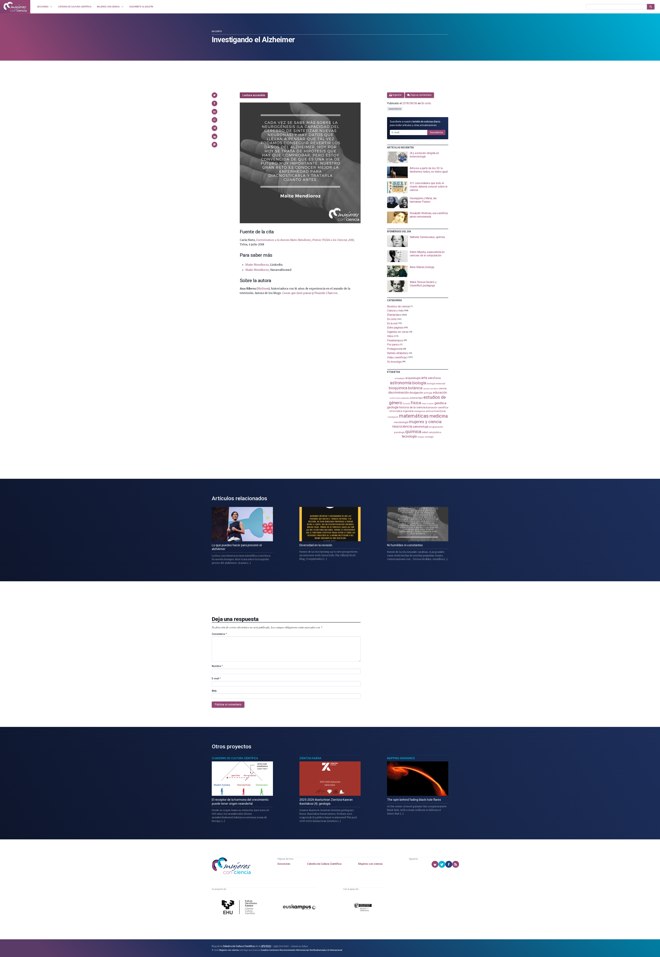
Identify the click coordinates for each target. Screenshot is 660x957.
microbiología (401, 422)
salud (425, 432)
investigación (393, 417)
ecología (428, 393)
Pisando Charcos (325, 293)
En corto (217, 31)
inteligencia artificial (423, 411)
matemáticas (414, 416)
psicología (399, 432)
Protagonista (394, 348)
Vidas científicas (397, 357)
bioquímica (398, 388)
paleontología (420, 426)
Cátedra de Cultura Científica (324, 863)
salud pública (434, 432)
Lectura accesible (254, 95)
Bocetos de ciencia (398, 306)
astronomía (400, 382)
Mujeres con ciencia (370, 863)
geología (392, 407)
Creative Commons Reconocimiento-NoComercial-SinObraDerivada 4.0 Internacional (301, 950)
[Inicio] (15, 6)
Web (214, 690)
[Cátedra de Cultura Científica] (240, 907)
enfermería (395, 398)
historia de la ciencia (412, 407)
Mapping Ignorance (401, 758)
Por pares (393, 344)
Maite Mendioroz (257, 264)
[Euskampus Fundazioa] (299, 907)
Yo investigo (394, 361)
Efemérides (394, 314)
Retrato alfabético (397, 353)
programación (436, 427)
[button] (214, 95)
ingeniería (408, 411)
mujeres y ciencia (425, 421)
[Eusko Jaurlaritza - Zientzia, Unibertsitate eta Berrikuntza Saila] (363, 907)
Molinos (263, 288)
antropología (400, 378)
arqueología (413, 378)
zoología (429, 436)
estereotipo (416, 398)
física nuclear (428, 404)
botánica (415, 388)
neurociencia (395, 109)
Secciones (283, 863)
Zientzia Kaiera (310, 758)
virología (420, 437)
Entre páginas (395, 327)
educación (440, 392)
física (416, 402)
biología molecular (436, 383)
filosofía (406, 404)
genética (440, 403)
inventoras (440, 411)
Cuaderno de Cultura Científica (235, 758)
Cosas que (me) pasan (296, 293)
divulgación (416, 392)
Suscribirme (436, 132)
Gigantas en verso (398, 331)
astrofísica (434, 378)
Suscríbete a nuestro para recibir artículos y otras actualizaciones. (415, 123)
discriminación (398, 392)
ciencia (442, 388)
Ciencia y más (395, 310)
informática (395, 411)
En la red (392, 323)
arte (424, 378)
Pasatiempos (395, 340)
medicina (438, 416)
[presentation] (417, 157)
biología (419, 383)
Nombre (217, 666)
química (413, 431)
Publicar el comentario (228, 704)
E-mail (216, 678)
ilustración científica (437, 407)
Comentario (219, 634)
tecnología (409, 436)
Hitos (390, 336)
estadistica (404, 398)
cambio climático (430, 389)
